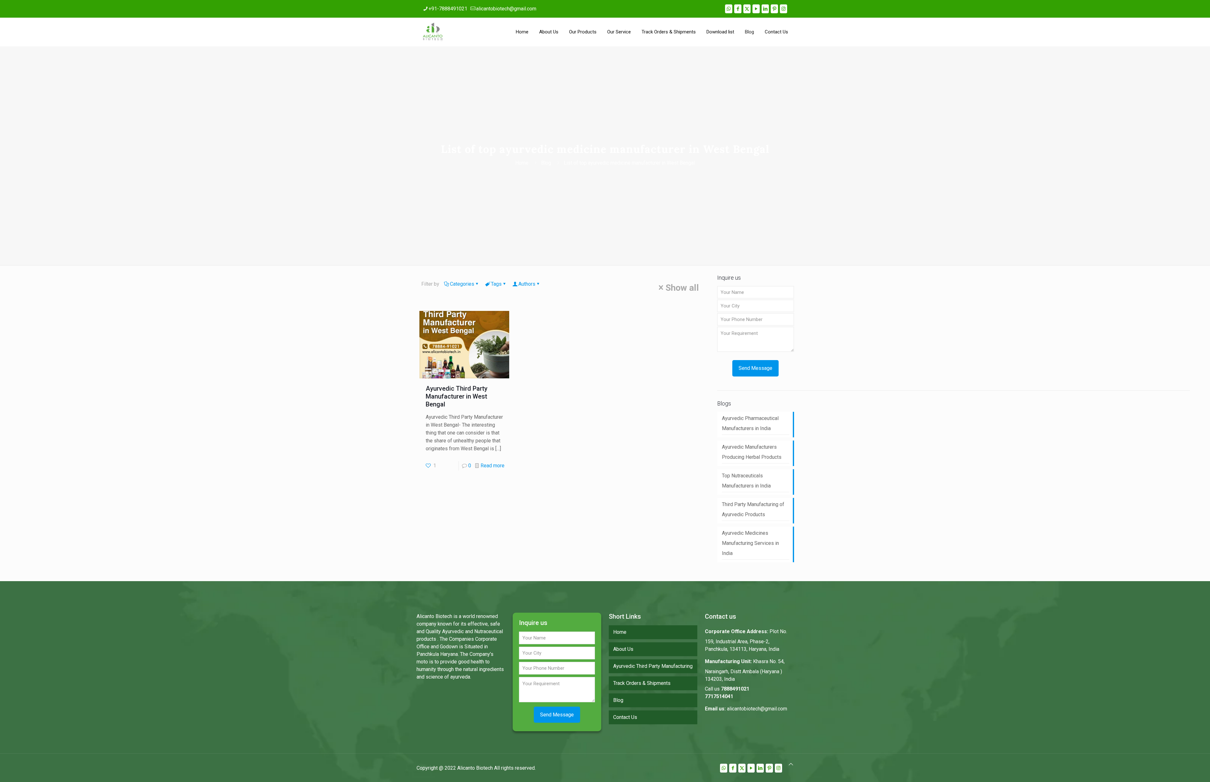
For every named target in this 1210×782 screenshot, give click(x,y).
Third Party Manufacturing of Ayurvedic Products (753, 509)
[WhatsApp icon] (728, 8)
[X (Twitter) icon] (747, 8)
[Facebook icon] (737, 8)
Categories (462, 284)
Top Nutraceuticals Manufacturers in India (746, 481)
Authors (526, 284)
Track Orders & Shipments (642, 683)
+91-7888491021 (448, 9)
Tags (496, 284)
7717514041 (719, 696)
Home (521, 163)
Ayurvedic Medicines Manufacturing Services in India (750, 543)
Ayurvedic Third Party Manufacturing (653, 666)
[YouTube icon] (756, 8)
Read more (492, 466)
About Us (623, 649)
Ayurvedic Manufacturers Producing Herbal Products (751, 452)
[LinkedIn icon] (765, 8)
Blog (546, 163)
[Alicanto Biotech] (432, 32)
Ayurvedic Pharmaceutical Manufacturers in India (750, 423)
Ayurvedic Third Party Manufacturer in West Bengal (456, 396)
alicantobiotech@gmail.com (506, 9)
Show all (682, 288)
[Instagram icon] (783, 8)
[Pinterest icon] (774, 8)
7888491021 (735, 689)
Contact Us (625, 717)
